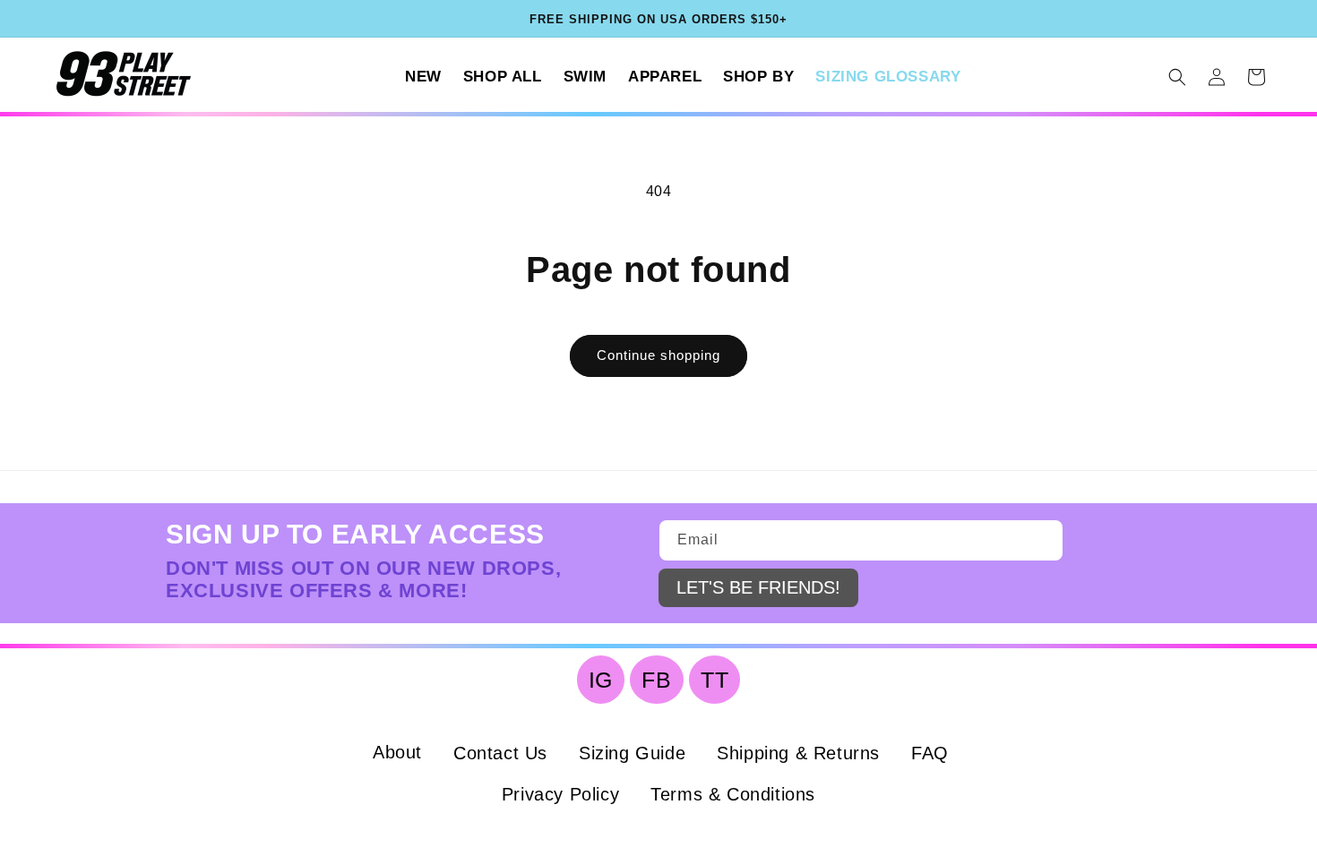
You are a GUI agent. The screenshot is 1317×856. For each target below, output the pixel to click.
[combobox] (758, 442)
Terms (1076, 554)
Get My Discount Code (988, 607)
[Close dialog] (448, 27)
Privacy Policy (995, 554)
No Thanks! (988, 675)
